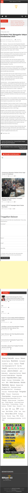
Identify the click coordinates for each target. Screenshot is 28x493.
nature (12, 385)
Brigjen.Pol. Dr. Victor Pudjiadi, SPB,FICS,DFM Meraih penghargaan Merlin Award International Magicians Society (13, 319)
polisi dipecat (9, 402)
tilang (13, 416)
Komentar (3, 224)
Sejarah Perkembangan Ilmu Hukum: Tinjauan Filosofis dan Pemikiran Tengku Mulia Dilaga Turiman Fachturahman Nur (15, 298)
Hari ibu (19, 366)
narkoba (5, 385)
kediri (4, 380)
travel (4, 418)
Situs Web (3, 248)
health (4, 368)
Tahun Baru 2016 (11, 414)
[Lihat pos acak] (25, 16)
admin (12, 208)
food (22, 364)
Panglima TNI (6, 387)
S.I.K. (24, 406)
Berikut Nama (6, 361)
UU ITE (24, 418)
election (11, 364)
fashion (16, 364)
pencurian (4, 391)
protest (9, 406)
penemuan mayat (13, 391)
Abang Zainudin (8, 358)
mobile (23, 382)
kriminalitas (16, 380)
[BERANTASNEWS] (7, 477)
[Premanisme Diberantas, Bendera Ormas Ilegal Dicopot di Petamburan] (14, 163)
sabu (6, 409)
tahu (20, 411)
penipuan (8, 394)
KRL (22, 380)
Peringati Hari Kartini (17, 396)
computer (22, 361)
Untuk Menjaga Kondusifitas (14, 418)
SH (17, 408)
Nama (2, 238)
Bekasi (23, 358)
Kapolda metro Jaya (14, 378)
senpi (13, 409)
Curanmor (5, 364)
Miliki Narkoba (14, 382)
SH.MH (22, 409)
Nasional (2, 28)
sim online (9, 411)
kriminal (9, 380)
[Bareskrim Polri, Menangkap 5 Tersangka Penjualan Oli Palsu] (13, 187)
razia (14, 406)
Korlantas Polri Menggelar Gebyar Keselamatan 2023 (12, 41)
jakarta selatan (12, 371)
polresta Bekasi (14, 404)
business (14, 361)
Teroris (9, 416)
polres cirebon (5, 404)
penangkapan (17, 389)
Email (2, 243)
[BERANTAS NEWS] (2, 16)
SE (10, 409)
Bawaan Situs (11, 175)
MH (7, 382)
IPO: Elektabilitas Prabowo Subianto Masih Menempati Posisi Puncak (14, 147)
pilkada (4, 400)
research (19, 406)
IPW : (2, 305)
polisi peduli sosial (19, 402)
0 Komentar (18, 39)
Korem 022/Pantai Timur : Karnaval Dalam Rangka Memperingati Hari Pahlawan (13, 142)
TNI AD (21, 416)
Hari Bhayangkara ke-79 (9, 366)
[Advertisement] (14, 275)
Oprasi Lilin (19, 385)
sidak (3, 411)
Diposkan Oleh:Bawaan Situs (7, 39)
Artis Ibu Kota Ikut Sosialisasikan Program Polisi (12, 340)
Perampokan (6, 396)
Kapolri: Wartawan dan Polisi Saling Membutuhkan (12, 334)
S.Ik (3, 409)
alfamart (17, 358)
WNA (3, 420)
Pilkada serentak (12, 400)
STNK (15, 411)
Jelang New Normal (15, 373)
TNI (17, 416)
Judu (2, 311)
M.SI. (3, 382)
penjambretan (15, 394)
